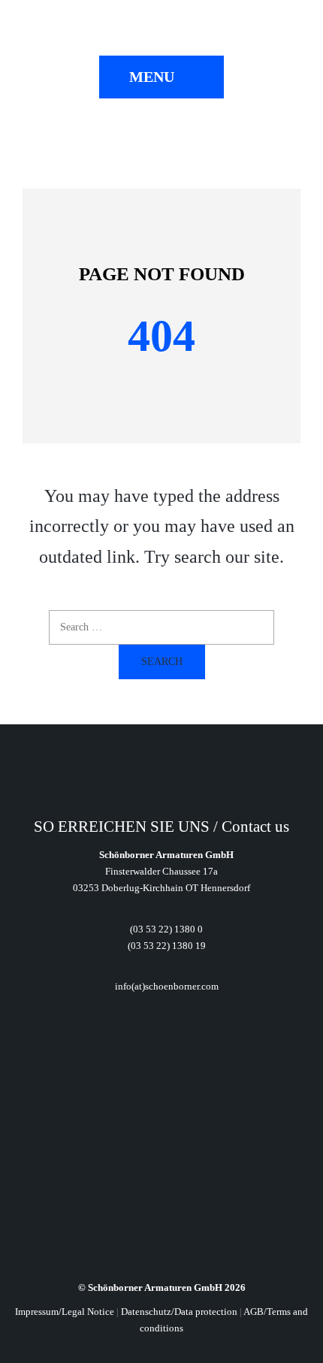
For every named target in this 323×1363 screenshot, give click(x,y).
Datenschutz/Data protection (179, 1311)
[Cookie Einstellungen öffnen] (27, 1342)
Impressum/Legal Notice (64, 1311)
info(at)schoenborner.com (166, 986)
